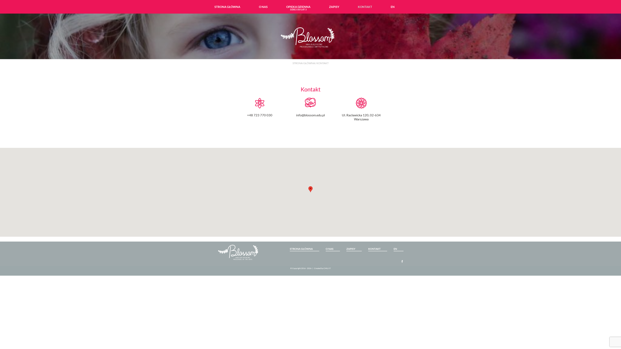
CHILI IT (327, 268)
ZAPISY (350, 248)
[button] (310, 189)
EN (395, 248)
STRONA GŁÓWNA (304, 63)
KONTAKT (374, 248)
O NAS (329, 248)
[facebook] (402, 261)
